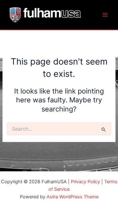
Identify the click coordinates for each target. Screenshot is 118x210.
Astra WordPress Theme (72, 197)
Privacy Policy (85, 181)
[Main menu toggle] (105, 14)
